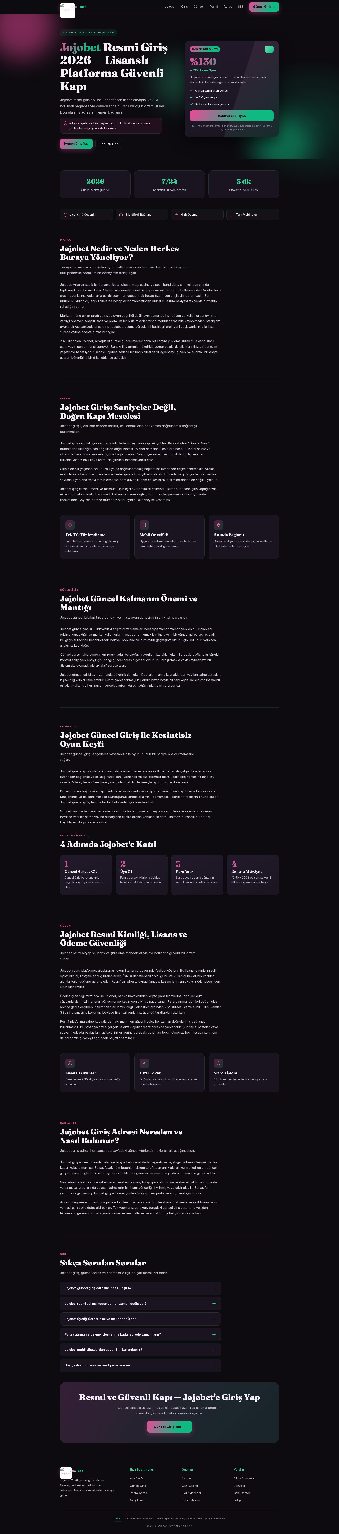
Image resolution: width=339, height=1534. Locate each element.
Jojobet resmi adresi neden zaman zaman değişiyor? (106, 1303)
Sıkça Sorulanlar (244, 1478)
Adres (228, 6)
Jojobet (170, 6)
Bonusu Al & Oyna (232, 116)
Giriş (184, 6)
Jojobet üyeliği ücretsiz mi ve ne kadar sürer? (100, 1319)
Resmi (214, 6)
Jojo (78, 6)
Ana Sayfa (136, 1478)
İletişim (238, 1500)
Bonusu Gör (108, 144)
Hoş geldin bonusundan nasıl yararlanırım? (98, 1365)
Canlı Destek (242, 1493)
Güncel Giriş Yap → (169, 1427)
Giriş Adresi (137, 1500)
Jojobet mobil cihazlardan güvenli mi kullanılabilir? (103, 1350)
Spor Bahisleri (191, 1500)
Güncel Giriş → (264, 7)
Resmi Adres (138, 1493)
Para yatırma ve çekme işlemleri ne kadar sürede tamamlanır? (113, 1334)
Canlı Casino (190, 1485)
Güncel (199, 6)
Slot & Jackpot (191, 1493)
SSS (240, 6)
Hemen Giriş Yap (76, 143)
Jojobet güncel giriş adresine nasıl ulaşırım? (99, 1288)
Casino (186, 1478)
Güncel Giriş (138, 1485)
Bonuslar (239, 1485)
